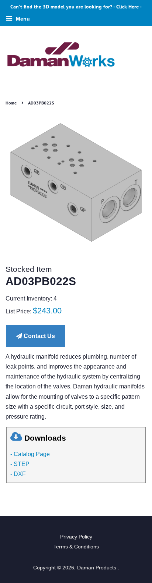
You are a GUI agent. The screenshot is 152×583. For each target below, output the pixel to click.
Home (11, 103)
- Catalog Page (30, 454)
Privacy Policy (76, 537)
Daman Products (97, 567)
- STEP (20, 464)
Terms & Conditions (76, 547)
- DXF (18, 474)
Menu (22, 19)
